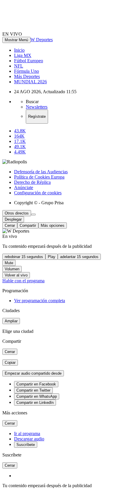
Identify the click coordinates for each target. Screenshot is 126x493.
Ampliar (11, 321)
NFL (18, 65)
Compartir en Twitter (33, 390)
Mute (9, 263)
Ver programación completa (39, 300)
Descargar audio (29, 438)
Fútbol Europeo (28, 60)
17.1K (20, 141)
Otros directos (17, 213)
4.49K (20, 151)
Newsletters (36, 106)
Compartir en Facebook (36, 384)
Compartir (28, 225)
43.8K (20, 130)
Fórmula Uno (26, 71)
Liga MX (22, 55)
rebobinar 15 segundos (24, 257)
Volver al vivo (16, 275)
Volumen (12, 269)
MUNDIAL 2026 (30, 81)
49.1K (20, 146)
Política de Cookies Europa (39, 176)
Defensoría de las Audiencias (41, 171)
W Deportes (41, 39)
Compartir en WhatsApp (36, 396)
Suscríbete (25, 444)
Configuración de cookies (38, 192)
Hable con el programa (23, 280)
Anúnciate (23, 187)
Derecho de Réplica (32, 182)
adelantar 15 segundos (79, 257)
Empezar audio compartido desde (33, 373)
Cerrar (10, 225)
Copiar (10, 362)
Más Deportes (27, 76)
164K (19, 136)
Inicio (19, 50)
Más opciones (52, 225)
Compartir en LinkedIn (35, 402)
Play (51, 257)
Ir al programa (27, 433)
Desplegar (13, 219)
